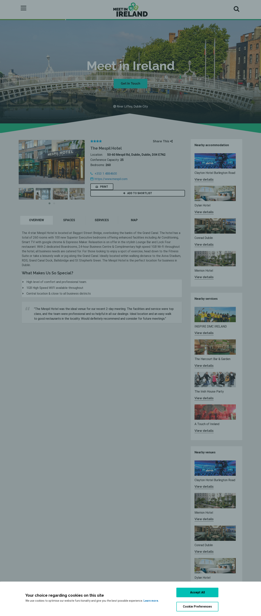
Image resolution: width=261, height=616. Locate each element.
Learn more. (151, 600)
